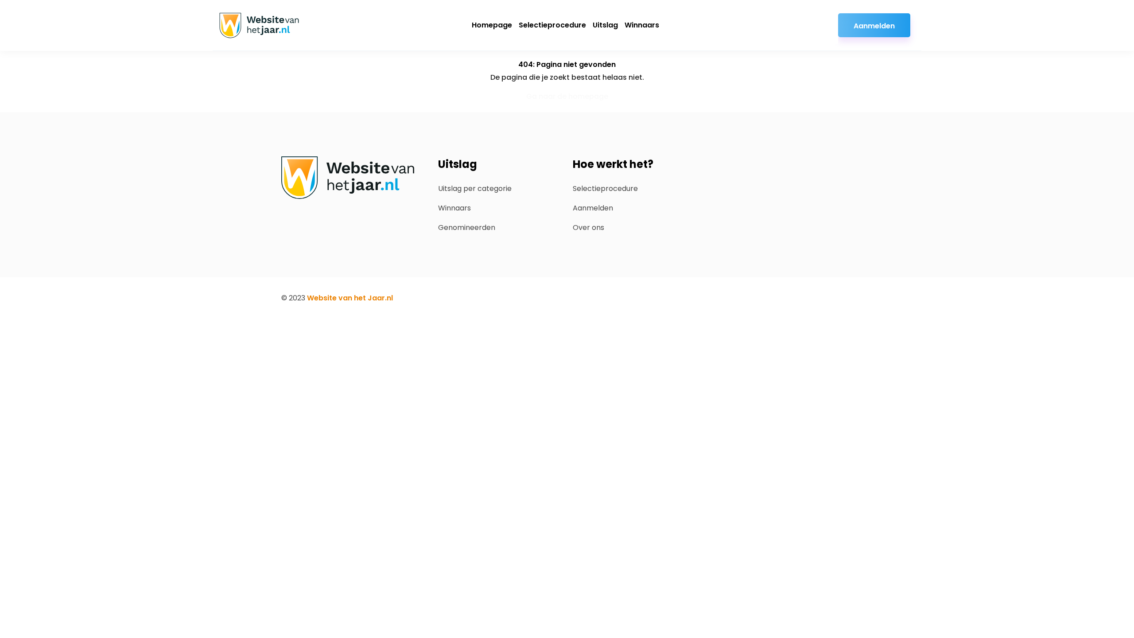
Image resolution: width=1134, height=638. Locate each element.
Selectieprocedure (552, 25)
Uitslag (605, 25)
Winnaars (642, 25)
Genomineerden (466, 227)
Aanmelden (874, 26)
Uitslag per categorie (475, 188)
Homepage (492, 25)
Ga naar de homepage (567, 96)
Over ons (588, 227)
